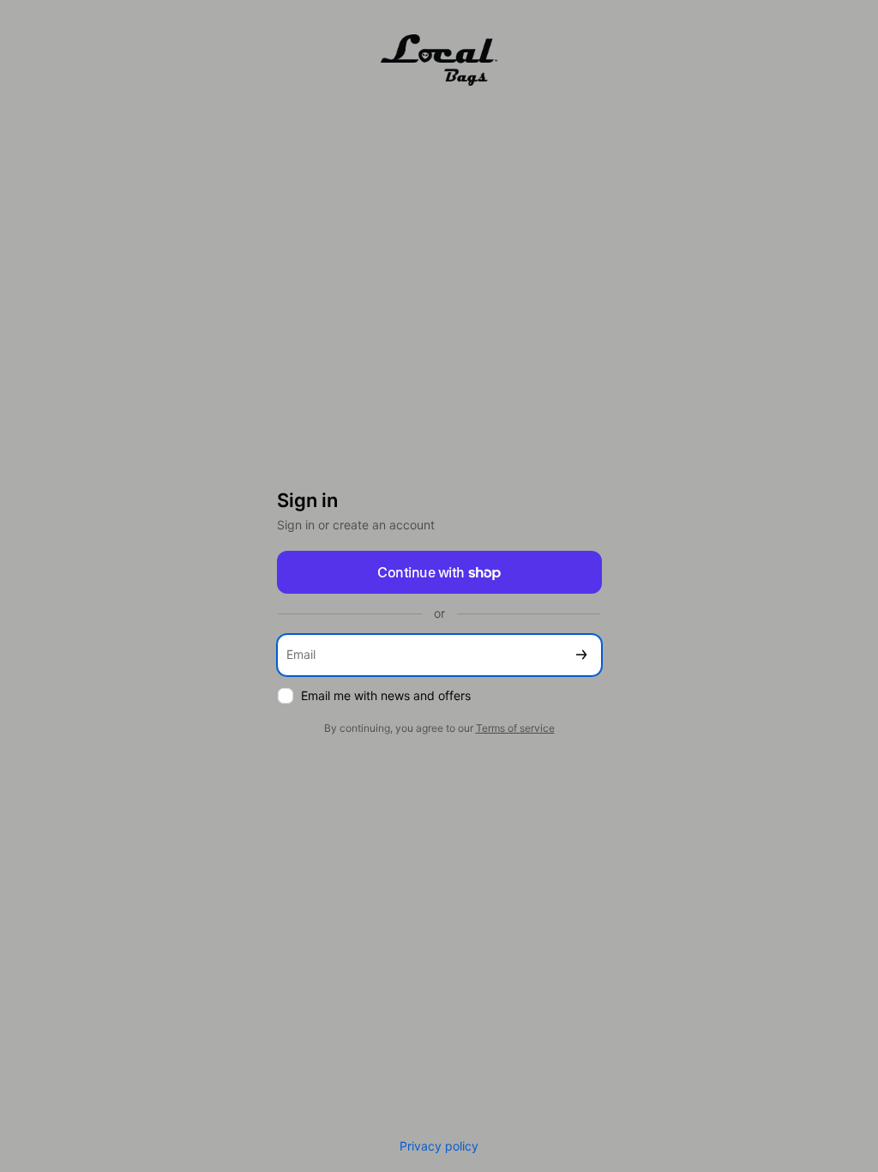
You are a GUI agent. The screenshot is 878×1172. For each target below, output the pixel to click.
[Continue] (581, 655)
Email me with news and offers (386, 695)
